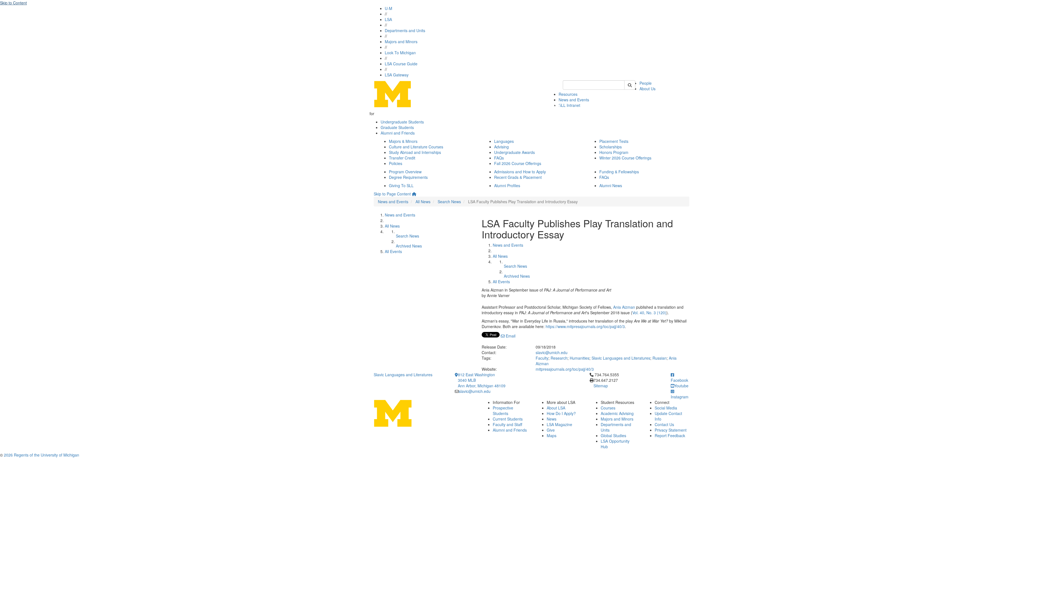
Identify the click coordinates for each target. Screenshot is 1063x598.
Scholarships (610, 147)
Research (559, 358)
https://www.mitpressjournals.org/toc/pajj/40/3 (585, 326)
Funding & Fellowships (619, 171)
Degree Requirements (408, 177)
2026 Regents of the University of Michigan (41, 455)
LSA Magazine (559, 424)
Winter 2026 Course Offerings (625, 158)
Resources (568, 94)
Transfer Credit (402, 158)
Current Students (508, 419)
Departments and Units (405, 30)
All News (423, 201)
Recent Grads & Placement (518, 177)
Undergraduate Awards (514, 152)
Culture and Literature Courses (416, 147)
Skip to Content (13, 3)
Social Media (666, 408)
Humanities (579, 358)
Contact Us (664, 424)
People (645, 83)
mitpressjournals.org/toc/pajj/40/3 (565, 369)
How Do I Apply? (561, 413)
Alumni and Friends (398, 133)
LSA (388, 19)
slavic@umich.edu (551, 352)
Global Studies (613, 435)
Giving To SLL (401, 185)
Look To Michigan (400, 52)
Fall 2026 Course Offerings (517, 163)
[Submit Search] (629, 85)
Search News (449, 201)
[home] (414, 194)
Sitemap (601, 385)
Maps (551, 435)
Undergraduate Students (402, 122)
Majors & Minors (403, 141)
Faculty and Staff (507, 424)
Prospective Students (503, 410)
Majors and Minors (401, 41)
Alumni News (610, 185)
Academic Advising (617, 413)
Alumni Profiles (507, 185)
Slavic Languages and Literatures (621, 358)
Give (551, 430)
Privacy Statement (671, 430)
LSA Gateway (397, 75)
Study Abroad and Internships (415, 152)
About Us (647, 88)
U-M (388, 8)
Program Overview (405, 171)
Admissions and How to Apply (520, 171)
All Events (393, 251)
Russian (659, 358)
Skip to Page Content (392, 194)
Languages (504, 141)
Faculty (542, 358)
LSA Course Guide (401, 63)
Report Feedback (670, 435)
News (551, 419)
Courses (608, 408)
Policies (395, 163)
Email (510, 336)
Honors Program (613, 152)
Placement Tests (613, 141)
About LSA (556, 408)
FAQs (499, 158)
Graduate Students (397, 127)
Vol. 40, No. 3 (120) (649, 312)
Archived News (409, 246)
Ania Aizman (624, 307)
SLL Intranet (569, 105)
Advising (501, 147)
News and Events (574, 99)
